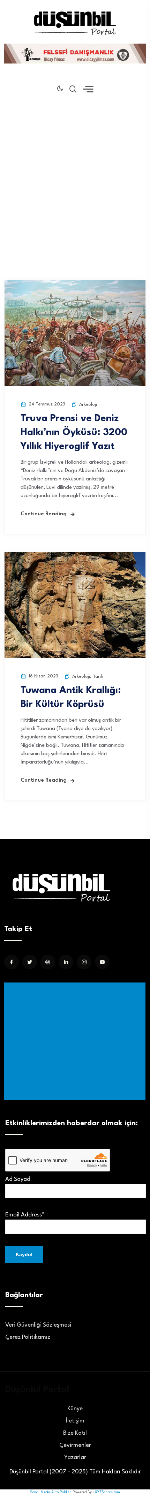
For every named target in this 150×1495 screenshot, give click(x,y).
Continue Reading (44, 514)
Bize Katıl (75, 1433)
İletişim (75, 1421)
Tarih (98, 676)
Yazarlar (75, 1457)
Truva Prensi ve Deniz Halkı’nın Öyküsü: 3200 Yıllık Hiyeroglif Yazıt (74, 432)
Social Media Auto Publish (51, 1492)
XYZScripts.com (107, 1492)
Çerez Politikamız (27, 1337)
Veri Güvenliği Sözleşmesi (38, 1325)
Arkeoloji (88, 404)
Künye (75, 1409)
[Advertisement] (75, 181)
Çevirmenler (75, 1445)
